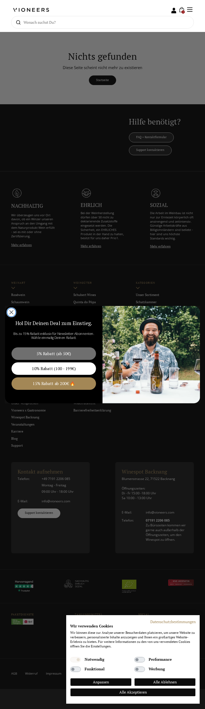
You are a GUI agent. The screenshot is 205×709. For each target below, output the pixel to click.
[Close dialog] (11, 312)
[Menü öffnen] (190, 10)
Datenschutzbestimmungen (173, 621)
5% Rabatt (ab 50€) (54, 353)
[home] (31, 9)
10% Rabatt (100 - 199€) (54, 368)
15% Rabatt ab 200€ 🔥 (54, 383)
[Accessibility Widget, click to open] (196, 354)
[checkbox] (75, 659)
